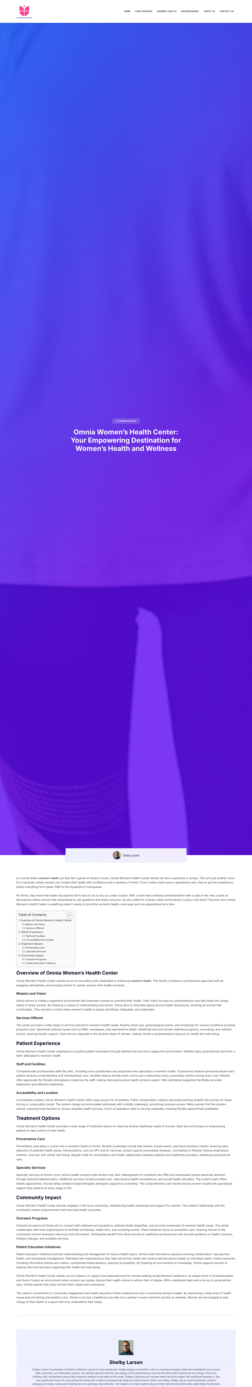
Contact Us (227, 11)
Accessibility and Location (40, 939)
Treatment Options (32, 943)
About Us (209, 11)
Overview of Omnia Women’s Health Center (46, 920)
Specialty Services (36, 951)
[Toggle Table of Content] (68, 915)
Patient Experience (32, 931)
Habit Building (143, 11)
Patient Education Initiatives (41, 963)
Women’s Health (167, 11)
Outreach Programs (36, 959)
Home (127, 11)
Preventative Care (35, 947)
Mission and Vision (35, 924)
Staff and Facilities (35, 936)
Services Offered (35, 928)
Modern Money (190, 11)
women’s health (49, 878)
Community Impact (32, 955)
